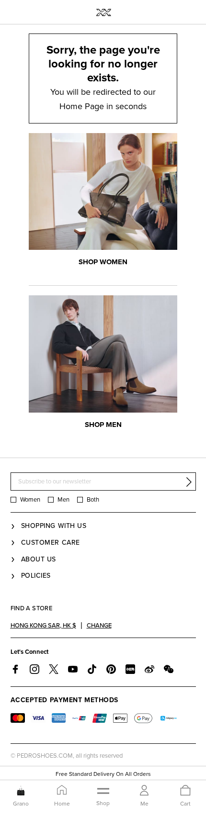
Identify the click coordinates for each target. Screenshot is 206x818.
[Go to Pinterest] (111, 669)
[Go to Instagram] (34, 669)
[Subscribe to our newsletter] (189, 482)
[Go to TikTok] (92, 669)
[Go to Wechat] (168, 669)
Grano (21, 803)
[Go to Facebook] (15, 669)
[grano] (21, 791)
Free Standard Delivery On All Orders (103, 774)
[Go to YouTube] (73, 669)
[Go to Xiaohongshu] (130, 669)
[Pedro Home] (103, 12)
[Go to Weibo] (149, 669)
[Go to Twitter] (53, 669)
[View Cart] (185, 791)
